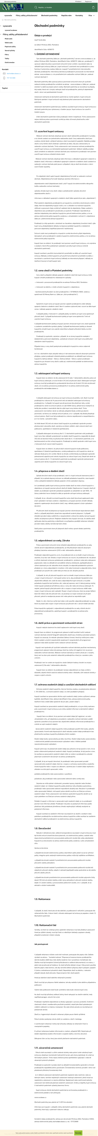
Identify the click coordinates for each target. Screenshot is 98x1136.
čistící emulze (9, 62)
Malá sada (8, 39)
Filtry (7, 54)
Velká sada (9, 42)
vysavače (7, 26)
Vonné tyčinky (10, 50)
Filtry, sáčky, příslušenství (15, 34)
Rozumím (78, 1133)
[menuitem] (8, 15)
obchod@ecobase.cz (14, 73)
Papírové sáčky (10, 46)
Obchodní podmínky (10, 1)
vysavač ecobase (11, 30)
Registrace (88, 1)
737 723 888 (11, 78)
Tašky (7, 58)
